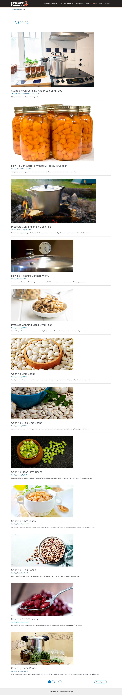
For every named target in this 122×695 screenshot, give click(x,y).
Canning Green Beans (24, 668)
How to (19, 169)
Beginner (14, 93)
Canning (94, 3)
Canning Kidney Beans (24, 618)
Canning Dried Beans (23, 569)
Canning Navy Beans (23, 520)
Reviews (107, 3)
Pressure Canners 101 (50, 3)
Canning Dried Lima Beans (26, 422)
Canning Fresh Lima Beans (26, 471)
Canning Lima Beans (23, 373)
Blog (100, 3)
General (19, 230)
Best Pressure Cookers (83, 3)
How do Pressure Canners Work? (30, 275)
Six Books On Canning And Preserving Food (36, 90)
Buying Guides (21, 93)
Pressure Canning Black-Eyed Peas (31, 324)
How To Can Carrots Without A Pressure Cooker (39, 165)
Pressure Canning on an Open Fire (31, 226)
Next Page (100, 682)
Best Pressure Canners (66, 3)
